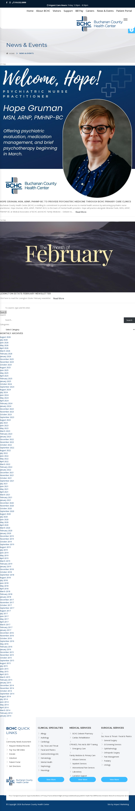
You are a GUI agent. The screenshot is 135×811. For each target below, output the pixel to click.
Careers (90, 10)
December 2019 (7, 536)
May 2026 (4, 345)
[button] (131, 29)
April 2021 (4, 492)
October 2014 (6, 691)
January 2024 (5, 406)
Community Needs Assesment (18, 741)
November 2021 (7, 475)
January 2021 (5, 500)
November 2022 (7, 442)
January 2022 (5, 469)
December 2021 (7, 472)
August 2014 (5, 696)
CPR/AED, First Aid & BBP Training (83, 744)
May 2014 (4, 704)
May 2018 (4, 586)
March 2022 (5, 464)
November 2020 (7, 505)
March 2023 (5, 431)
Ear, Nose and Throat (49, 746)
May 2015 (4, 671)
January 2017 (5, 630)
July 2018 (4, 580)
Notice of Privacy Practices (45, 796)
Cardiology (45, 741)
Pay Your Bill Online (17, 750)
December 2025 (7, 359)
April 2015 (4, 674)
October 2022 (6, 445)
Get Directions (15, 766)
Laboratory (76, 771)
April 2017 (4, 622)
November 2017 (7, 602)
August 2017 (5, 610)
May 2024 (4, 398)
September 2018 (7, 575)
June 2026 (4, 342)
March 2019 (5, 561)
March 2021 (5, 494)
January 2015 (5, 682)
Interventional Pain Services (83, 767)
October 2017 (6, 605)
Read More (81, 211)
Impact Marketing (121, 804)
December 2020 (7, 503)
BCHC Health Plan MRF (88, 796)
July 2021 (4, 483)
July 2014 (4, 699)
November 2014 (7, 688)
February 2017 (6, 627)
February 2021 (6, 497)
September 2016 (7, 641)
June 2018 (4, 583)
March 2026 (5, 351)
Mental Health (46, 762)
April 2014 (4, 707)
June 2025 (4, 370)
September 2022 (7, 447)
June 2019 (4, 552)
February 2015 (6, 680)
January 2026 (5, 356)
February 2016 (6, 646)
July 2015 (4, 666)
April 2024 (4, 400)
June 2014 (4, 702)
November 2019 (7, 539)
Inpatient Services (79, 763)
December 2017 (7, 599)
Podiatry (107, 761)
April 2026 (4, 348)
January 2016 (5, 649)
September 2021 (7, 481)
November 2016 (7, 635)
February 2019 (6, 563)
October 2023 (6, 414)
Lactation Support (79, 776)
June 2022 (4, 456)
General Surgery (110, 740)
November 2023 (7, 411)
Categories (4, 324)
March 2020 (5, 528)
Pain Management (111, 756)
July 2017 (4, 613)
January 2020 (5, 533)
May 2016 (4, 644)
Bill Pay (79, 10)
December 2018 (7, 569)
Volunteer (13, 758)
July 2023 (4, 422)
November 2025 (7, 362)
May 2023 (4, 428)
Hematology (46, 758)
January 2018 (5, 597)
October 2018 (6, 572)
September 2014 (7, 693)
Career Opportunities (29, 796)
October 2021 (6, 478)
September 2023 (7, 417)
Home (30, 10)
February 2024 (6, 403)
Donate (12, 754)
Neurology (45, 770)
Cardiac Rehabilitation (81, 737)
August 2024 (5, 389)
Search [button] (3, 312)
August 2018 (5, 577)
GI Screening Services (112, 744)
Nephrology (45, 766)
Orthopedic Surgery (112, 752)
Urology (107, 765)
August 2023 (5, 420)
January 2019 (5, 566)
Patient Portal (124, 10)
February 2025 (6, 378)
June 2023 (4, 425)
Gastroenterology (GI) (49, 754)
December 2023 (7, 409)
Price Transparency (15, 796)
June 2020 (4, 519)
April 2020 (4, 525)
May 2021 (4, 489)
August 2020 (5, 514)
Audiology (45, 737)
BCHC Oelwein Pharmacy (82, 733)
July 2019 (4, 550)
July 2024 (4, 392)
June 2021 (4, 486)
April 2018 (4, 588)
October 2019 (6, 541)
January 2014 (5, 716)
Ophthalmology (110, 748)
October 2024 (6, 384)
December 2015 (7, 652)
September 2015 (7, 660)
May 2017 (4, 619)
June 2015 (4, 669)
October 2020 (6, 508)
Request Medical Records (19, 746)
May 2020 (4, 522)
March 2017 (5, 624)
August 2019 (5, 547)
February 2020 (6, 530)
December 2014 (7, 685)
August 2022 (5, 450)
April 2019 (4, 558)
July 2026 (4, 340)
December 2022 (7, 439)
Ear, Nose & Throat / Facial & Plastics (116, 736)
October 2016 (6, 638)
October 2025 (6, 364)
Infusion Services (79, 759)
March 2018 (5, 591)
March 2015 (5, 677)
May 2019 (4, 555)
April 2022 (4, 461)
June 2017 (4, 616)
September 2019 (7, 544)
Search (3, 315)
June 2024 (4, 395)
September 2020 (7, 511)
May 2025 (4, 373)
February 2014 (6, 713)
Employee (78, 796)
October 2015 (6, 657)
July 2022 (4, 453)
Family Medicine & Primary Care (82, 755)
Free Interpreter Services (121, 796)
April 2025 (4, 376)
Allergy (43, 733)
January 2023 (5, 436)
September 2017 (7, 608)
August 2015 (5, 663)
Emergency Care (79, 748)
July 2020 (4, 516)
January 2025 (5, 381)
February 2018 (6, 594)
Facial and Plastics (48, 750)
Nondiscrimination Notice (104, 796)
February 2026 (6, 353)
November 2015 (7, 655)
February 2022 (6, 467)
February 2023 (6, 434)
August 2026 (5, 337)
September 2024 (7, 387)
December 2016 (7, 633)
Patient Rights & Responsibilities (64, 796)
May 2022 (4, 458)
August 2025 (5, 367)
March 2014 (5, 710)
